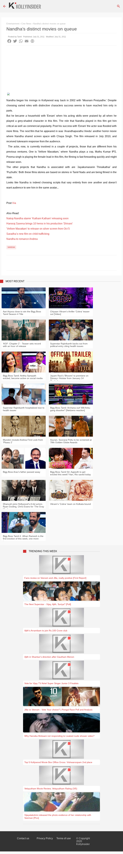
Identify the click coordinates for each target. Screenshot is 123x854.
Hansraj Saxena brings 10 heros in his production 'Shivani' (39, 223)
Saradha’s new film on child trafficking (27, 233)
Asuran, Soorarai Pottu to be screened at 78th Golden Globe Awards (71, 441)
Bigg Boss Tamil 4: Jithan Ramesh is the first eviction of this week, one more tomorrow (23, 538)
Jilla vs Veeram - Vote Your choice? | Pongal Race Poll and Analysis (58, 709)
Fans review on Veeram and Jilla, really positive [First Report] (55, 578)
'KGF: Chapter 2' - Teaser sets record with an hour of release (22, 344)
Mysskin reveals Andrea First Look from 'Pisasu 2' (23, 441)
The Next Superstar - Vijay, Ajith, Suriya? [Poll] (47, 604)
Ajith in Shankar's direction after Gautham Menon (49, 657)
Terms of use (63, 838)
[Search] (118, 6)
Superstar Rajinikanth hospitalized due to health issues (23, 409)
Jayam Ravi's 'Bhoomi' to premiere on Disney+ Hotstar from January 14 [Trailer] (69, 378)
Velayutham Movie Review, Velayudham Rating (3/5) (50, 788)
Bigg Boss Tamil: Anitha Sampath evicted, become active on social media (23, 377)
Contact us (23, 838)
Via (14, 203)
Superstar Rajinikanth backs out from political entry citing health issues (69, 344)
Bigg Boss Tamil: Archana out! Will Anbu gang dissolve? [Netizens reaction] (70, 409)
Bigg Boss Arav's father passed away (21, 472)
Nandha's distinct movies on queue (49, 23)
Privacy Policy (45, 838)
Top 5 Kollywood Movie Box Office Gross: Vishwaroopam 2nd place (58, 762)
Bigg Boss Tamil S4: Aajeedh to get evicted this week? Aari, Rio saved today (70, 473)
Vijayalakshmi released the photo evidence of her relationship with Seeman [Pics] (57, 816)
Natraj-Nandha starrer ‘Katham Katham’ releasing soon (37, 218)
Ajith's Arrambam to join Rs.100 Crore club (45, 630)
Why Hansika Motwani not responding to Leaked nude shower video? (59, 736)
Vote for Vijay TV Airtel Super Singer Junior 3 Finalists (51, 683)
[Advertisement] (61, 69)
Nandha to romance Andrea (22, 239)
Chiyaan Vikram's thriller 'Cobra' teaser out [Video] (70, 312)
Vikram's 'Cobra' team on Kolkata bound (70, 504)
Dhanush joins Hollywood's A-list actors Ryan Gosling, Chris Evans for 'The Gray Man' (23, 506)
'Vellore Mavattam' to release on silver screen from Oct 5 (38, 228)
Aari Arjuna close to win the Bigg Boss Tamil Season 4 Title (22, 312)
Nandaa (11, 247)
